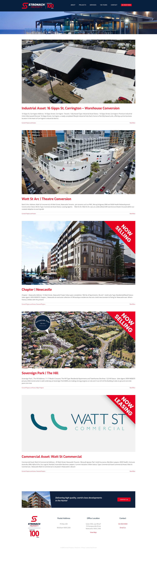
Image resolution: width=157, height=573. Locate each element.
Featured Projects (40, 304)
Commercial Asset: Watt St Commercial (52, 456)
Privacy (83, 547)
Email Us (123, 528)
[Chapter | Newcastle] (78, 253)
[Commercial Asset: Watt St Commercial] (78, 423)
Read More (132, 123)
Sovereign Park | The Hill (40, 373)
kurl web (94, 547)
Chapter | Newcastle (37, 289)
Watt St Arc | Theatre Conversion (46, 199)
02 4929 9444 (122, 524)
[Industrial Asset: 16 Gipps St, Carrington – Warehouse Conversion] (78, 71)
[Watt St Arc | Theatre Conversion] (78, 162)
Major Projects (40, 387)
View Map (93, 532)
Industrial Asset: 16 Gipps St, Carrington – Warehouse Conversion (70, 108)
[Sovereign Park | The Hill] (78, 339)
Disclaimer (77, 547)
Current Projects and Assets (29, 123)
